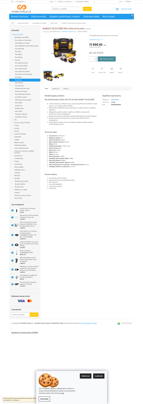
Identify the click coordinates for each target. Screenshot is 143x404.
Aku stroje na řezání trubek (23, 74)
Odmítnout (85, 376)
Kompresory (18, 156)
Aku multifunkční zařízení (23, 94)
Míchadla (17, 175)
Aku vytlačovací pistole (22, 71)
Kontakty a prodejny (65, 2)
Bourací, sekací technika (22, 123)
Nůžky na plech (19, 143)
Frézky (17, 125)
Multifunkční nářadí (20, 145)
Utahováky (18, 137)
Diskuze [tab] (66, 89)
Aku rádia (18, 52)
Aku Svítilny (18, 111)
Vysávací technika (20, 134)
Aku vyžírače (19, 83)
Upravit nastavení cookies (89, 323)
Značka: (82, 32)
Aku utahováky (19, 49)
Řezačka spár (19, 187)
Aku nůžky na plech (21, 97)
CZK (120, 2)
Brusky (17, 131)
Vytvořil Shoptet (127, 323)
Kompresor (18, 106)
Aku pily (17, 60)
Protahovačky (19, 158)
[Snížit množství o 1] (97, 60)
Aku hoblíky (18, 103)
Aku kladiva (18, 54)
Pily (16, 120)
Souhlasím (99, 376)
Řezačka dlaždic (20, 184)
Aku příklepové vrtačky (22, 43)
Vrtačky (17, 128)
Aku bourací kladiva (21, 91)
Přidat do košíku (108, 59)
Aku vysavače (19, 86)
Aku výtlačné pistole (21, 63)
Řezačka (17, 178)
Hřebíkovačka (19, 108)
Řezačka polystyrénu (21, 181)
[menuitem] (19, 16)
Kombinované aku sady (22, 88)
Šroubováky (18, 164)
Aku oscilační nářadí (21, 66)
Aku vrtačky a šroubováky (23, 40)
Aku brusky (18, 80)
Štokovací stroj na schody (23, 195)
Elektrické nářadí (17, 34)
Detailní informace (95, 40)
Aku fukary (18, 77)
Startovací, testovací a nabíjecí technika (24, 152)
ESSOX (51, 2)
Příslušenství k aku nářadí (23, 100)
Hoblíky (17, 140)
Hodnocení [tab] (56, 89)
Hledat (87, 9)
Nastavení (44, 399)
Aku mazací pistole (21, 69)
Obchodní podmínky (82, 2)
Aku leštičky (19, 57)
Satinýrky (17, 173)
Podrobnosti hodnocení (68, 32)
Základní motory (20, 170)
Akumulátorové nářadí (21, 37)
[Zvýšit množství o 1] (97, 58)
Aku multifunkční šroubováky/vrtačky (26, 46)
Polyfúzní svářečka (21, 114)
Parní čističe (18, 198)
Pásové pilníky (19, 167)
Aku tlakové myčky (21, 117)
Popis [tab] (46, 89)
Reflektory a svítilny (21, 190)
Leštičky (17, 193)
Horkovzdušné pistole (21, 148)
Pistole (17, 161)
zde (62, 393)
